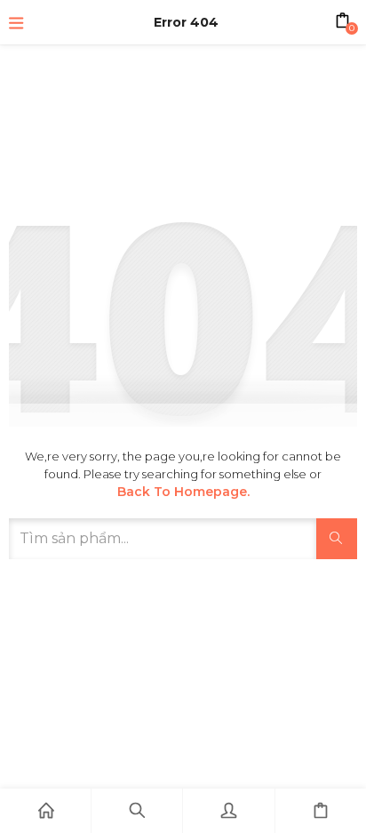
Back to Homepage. (183, 492)
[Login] (228, 811)
